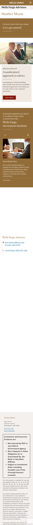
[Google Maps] (16, 212)
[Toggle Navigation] (30, 3)
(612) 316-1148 (8, 428)
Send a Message (9, 431)
